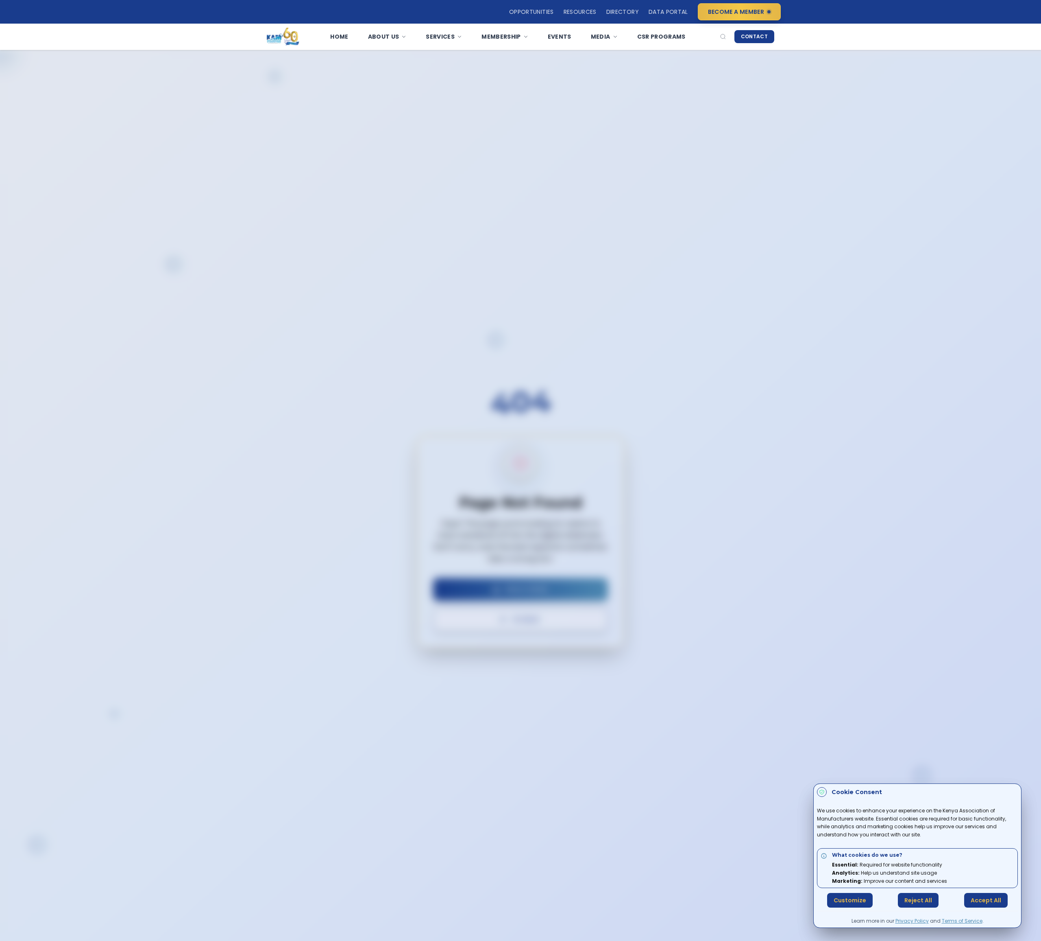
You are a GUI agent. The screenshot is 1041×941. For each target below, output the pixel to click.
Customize (850, 900)
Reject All (918, 900)
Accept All (986, 900)
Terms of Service (962, 920)
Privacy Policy (912, 920)
